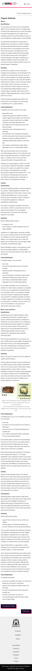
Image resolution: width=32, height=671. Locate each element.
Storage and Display (8, 606)
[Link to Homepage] (10, 3)
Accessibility (16, 645)
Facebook (18, 631)
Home (16, 658)
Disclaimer (16, 655)
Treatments (26, 611)
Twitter (18, 639)
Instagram (18, 635)
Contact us (16, 648)
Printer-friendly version (24, 13)
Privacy (16, 661)
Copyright (16, 652)
